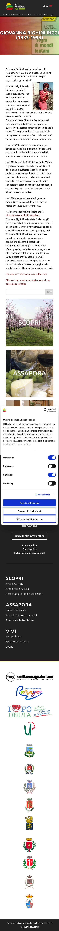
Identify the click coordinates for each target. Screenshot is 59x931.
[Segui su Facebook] (24, 525)
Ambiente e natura (17, 588)
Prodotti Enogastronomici (21, 615)
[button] (45, 6)
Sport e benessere (17, 641)
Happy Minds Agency (29, 927)
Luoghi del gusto (16, 610)
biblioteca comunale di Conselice (22, 215)
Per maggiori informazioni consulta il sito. (26, 274)
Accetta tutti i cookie (29, 503)
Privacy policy (29, 545)
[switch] (52, 466)
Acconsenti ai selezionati (29, 511)
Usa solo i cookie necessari (29, 519)
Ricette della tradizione (20, 620)
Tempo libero (14, 636)
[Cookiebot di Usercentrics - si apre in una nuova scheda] (44, 410)
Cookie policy (29, 549)
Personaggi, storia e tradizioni (24, 593)
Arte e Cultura (15, 583)
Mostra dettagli (43, 494)
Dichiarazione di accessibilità (29, 553)
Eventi (9, 646)
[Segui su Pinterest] (35, 525)
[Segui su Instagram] (29, 525)
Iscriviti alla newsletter (29, 536)
